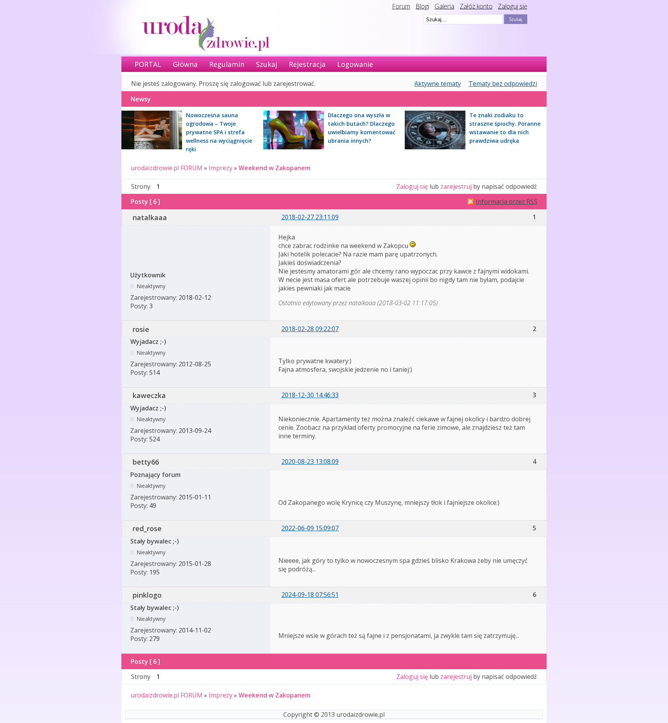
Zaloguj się (512, 6)
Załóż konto (476, 6)
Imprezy (220, 168)
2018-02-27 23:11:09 (310, 217)
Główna (185, 64)
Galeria (444, 6)
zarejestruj (456, 186)
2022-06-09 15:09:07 (310, 528)
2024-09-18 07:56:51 (310, 594)
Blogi (422, 6)
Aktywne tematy (437, 83)
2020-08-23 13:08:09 (310, 461)
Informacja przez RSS (506, 201)
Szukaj (266, 64)
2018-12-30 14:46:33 (310, 395)
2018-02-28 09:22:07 (310, 329)
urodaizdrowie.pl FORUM (167, 168)
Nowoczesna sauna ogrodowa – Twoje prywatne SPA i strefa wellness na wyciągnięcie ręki (219, 132)
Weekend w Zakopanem (274, 168)
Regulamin (226, 64)
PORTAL (148, 64)
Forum (401, 6)
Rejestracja (307, 64)
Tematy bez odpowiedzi (503, 83)
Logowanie (355, 64)
